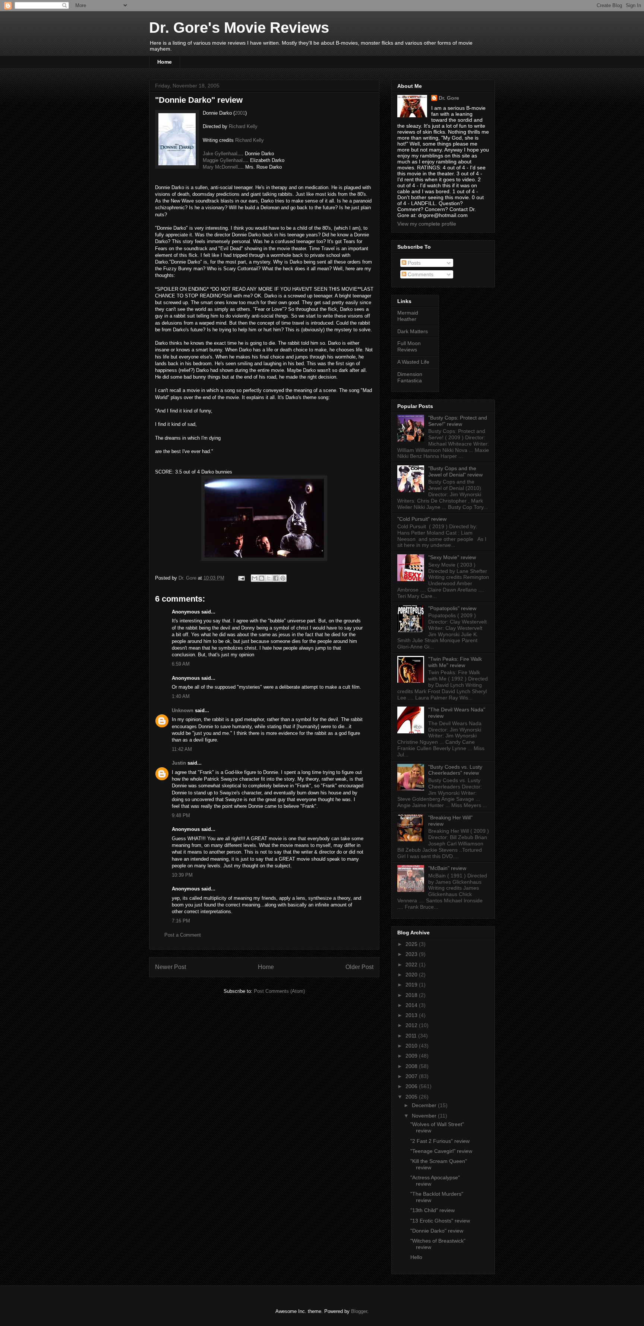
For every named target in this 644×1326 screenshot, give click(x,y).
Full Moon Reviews (409, 346)
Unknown (182, 710)
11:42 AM (182, 749)
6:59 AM (181, 664)
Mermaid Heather (407, 316)
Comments (419, 274)
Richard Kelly (243, 126)
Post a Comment (182, 935)
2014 (412, 1005)
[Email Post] (241, 578)
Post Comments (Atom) (279, 991)
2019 (412, 985)
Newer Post (170, 967)
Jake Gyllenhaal (220, 153)
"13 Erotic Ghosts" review (440, 1221)
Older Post (359, 967)
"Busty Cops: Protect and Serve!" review (457, 421)
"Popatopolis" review (452, 608)
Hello (416, 1257)
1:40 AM (181, 696)
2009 (412, 1056)
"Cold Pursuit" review (421, 519)
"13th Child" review (432, 1210)
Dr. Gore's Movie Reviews (239, 27)
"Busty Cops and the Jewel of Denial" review (455, 471)
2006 (412, 1086)
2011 (411, 1036)
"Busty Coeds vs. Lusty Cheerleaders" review (455, 770)
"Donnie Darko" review (436, 1231)
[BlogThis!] (261, 578)
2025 (412, 944)
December (425, 1105)
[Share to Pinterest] (283, 578)
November (425, 1116)
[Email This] (254, 578)
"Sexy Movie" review (452, 557)
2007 (412, 1076)
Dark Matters (412, 331)
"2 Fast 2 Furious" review (440, 1141)
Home (164, 62)
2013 (412, 1015)
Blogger (359, 1311)
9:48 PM (181, 815)
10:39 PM (182, 875)
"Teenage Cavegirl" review (441, 1151)
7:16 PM (181, 921)
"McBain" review (447, 868)
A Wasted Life (413, 362)
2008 (412, 1066)
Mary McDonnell (220, 167)
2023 (412, 954)
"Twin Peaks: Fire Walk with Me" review (455, 662)
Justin (179, 763)
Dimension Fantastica (409, 377)
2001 (240, 113)
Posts (413, 263)
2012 (412, 1025)
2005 (412, 1097)
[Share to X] (268, 578)
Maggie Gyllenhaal (223, 160)
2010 (412, 1046)
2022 (412, 965)
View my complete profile (426, 224)
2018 (412, 995)
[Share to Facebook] (276, 578)
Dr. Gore (449, 98)
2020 (412, 975)
